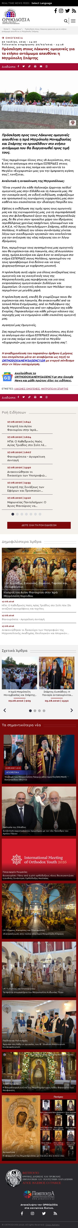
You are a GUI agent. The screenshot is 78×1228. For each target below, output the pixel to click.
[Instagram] (61, 11)
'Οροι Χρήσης (52, 1225)
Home (6, 29)
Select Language (42, 3)
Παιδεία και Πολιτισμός (15, 1041)
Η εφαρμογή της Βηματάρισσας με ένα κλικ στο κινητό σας (33, 1156)
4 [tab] (26, 514)
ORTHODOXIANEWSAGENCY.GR (23, 360)
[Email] (41, 66)
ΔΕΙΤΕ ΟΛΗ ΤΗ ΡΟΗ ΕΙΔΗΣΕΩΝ (39, 525)
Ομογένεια (16, 29)
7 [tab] (40, 514)
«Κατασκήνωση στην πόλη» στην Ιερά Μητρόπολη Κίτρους (33, 934)
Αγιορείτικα (12, 772)
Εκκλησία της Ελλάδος (14, 827)
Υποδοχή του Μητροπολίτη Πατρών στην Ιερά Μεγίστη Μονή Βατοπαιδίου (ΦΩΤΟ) (35, 778)
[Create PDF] (46, 66)
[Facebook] (55, 11)
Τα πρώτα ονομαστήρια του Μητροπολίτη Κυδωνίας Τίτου (33, 992)
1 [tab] (12, 514)
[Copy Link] (29, 66)
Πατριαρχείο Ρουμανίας (15, 872)
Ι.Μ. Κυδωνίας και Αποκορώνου (19, 989)
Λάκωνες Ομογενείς (27, 389)
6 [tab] (35, 514)
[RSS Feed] (74, 11)
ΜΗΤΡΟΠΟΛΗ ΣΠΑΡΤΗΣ (54, 389)
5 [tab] (31, 514)
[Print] (35, 66)
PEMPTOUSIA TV (11, 1084)
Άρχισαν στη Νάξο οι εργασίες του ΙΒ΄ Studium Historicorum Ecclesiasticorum (34, 1045)
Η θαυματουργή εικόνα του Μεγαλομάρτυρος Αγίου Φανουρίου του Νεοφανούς (38, 1088)
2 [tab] (17, 514)
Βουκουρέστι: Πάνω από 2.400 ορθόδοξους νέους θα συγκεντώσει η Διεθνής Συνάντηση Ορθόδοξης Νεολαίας (38, 876)
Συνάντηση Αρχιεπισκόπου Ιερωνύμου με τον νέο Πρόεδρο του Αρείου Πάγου (35, 832)
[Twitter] (67, 11)
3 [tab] (21, 514)
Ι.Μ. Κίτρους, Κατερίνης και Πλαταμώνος (24, 930)
